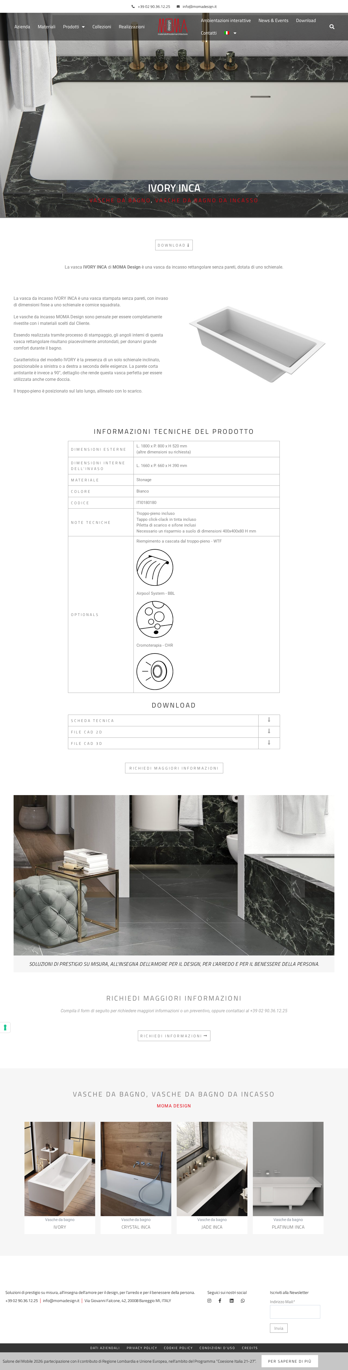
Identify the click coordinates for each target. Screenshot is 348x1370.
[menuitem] (230, 33)
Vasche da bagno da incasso (207, 200)
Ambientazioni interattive (226, 20)
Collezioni (101, 26)
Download (306, 20)
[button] (332, 26)
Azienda (22, 26)
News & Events (273, 20)
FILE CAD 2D (87, 732)
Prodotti (71, 26)
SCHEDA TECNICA (92, 720)
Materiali (46, 26)
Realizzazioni (132, 26)
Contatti (209, 32)
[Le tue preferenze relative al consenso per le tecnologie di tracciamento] (5, 1027)
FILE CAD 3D (87, 743)
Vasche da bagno (120, 200)
